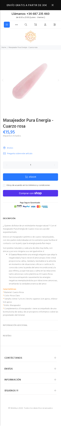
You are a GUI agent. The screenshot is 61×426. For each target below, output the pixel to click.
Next (58, 80)
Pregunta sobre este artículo (19, 153)
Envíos (10, 148)
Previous (3, 80)
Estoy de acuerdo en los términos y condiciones (28, 185)
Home (3, 47)
